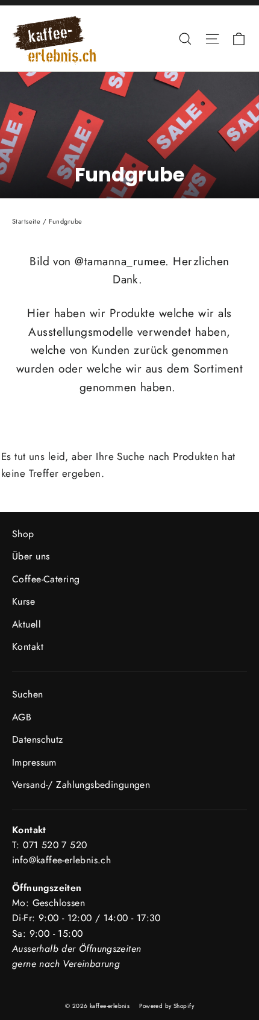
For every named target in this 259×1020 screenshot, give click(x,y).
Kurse (23, 601)
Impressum (34, 762)
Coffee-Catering (46, 579)
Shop (23, 534)
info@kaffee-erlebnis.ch (61, 860)
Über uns (30, 556)
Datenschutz (37, 739)
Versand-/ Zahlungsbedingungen (81, 785)
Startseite (26, 221)
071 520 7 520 (55, 845)
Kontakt (27, 646)
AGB (21, 717)
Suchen (27, 694)
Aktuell (26, 624)
